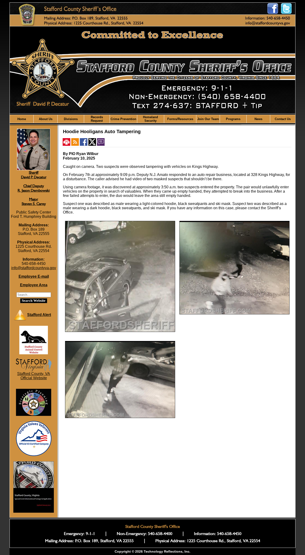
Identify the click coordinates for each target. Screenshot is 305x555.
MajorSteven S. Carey (34, 201)
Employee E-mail (34, 276)
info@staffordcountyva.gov (33, 268)
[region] (152, 119)
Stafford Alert (39, 315)
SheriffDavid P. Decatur (33, 174)
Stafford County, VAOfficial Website (33, 376)
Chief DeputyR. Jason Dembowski (34, 188)
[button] (45, 118)
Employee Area (33, 285)
